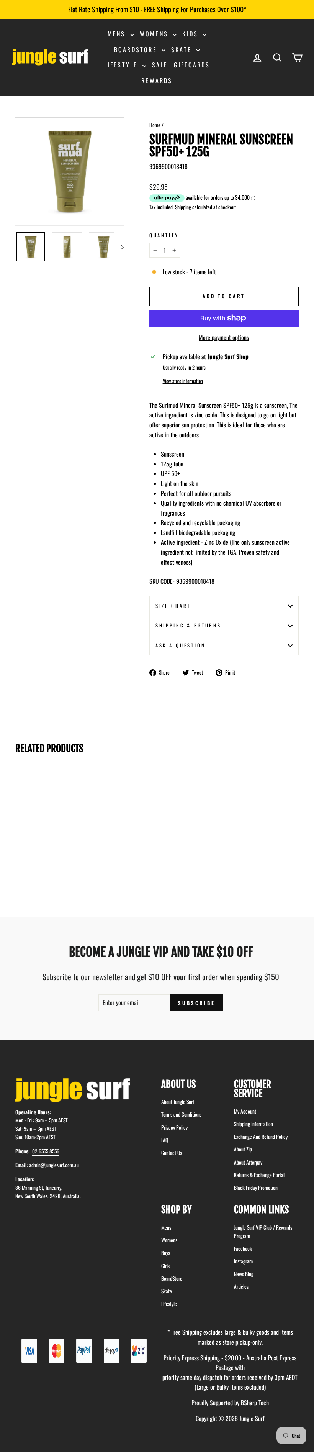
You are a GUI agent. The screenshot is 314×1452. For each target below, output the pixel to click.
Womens (155, 33)
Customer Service (252, 1089)
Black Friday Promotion (256, 1187)
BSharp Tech (255, 1402)
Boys (165, 1253)
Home (154, 125)
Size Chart (173, 605)
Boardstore (137, 49)
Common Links (261, 1209)
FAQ (164, 1140)
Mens (118, 33)
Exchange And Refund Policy (261, 1136)
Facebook (243, 1248)
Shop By (176, 1209)
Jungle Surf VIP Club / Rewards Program (263, 1232)
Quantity (164, 235)
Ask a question (180, 645)
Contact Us (171, 1152)
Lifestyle (122, 64)
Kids (191, 33)
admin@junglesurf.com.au (54, 1165)
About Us (178, 1084)
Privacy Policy (174, 1127)
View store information (183, 380)
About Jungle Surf (177, 1101)
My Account (245, 1111)
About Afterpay (248, 1162)
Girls (165, 1266)
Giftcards (192, 64)
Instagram (243, 1261)
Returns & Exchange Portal (259, 1175)
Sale (160, 64)
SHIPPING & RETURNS (188, 625)
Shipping (183, 207)
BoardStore (171, 1278)
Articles (241, 1286)
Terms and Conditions (181, 1114)
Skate (182, 49)
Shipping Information (253, 1124)
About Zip (243, 1149)
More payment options (224, 337)
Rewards (156, 80)
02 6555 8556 (45, 1151)
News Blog (243, 1274)
